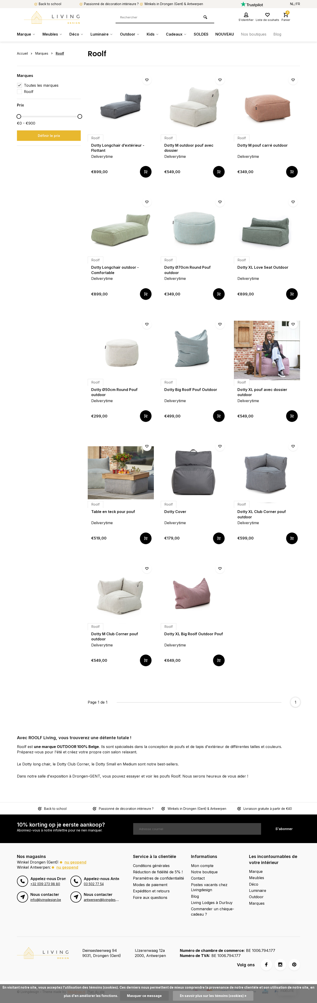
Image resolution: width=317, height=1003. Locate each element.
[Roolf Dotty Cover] (194, 472)
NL (292, 4)
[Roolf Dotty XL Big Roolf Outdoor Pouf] (194, 595)
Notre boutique (204, 872)
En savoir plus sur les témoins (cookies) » (213, 996)
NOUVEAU (224, 34)
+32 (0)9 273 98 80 (45, 884)
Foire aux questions (150, 897)
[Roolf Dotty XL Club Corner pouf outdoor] (267, 472)
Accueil (22, 53)
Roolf (60, 53)
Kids (151, 34)
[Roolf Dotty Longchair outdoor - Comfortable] (121, 228)
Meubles (50, 34)
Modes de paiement (150, 884)
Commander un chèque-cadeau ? (212, 911)
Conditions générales (151, 865)
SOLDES (201, 34)
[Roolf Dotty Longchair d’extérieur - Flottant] (121, 106)
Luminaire (100, 34)
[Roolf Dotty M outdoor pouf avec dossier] (194, 106)
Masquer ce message (144, 996)
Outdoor (127, 34)
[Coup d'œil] (146, 172)
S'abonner (284, 829)
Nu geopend (75, 862)
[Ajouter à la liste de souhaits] (147, 80)
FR (298, 4)
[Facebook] (266, 964)
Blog (277, 34)
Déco (74, 34)
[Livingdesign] (52, 17)
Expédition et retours (151, 891)
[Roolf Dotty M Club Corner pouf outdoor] (121, 595)
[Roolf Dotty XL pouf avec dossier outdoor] (267, 350)
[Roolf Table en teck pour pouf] (121, 472)
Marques (41, 53)
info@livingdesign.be (45, 900)
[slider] (18, 116)
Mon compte (202, 865)
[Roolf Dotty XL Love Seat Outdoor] (267, 228)
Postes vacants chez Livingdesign (209, 887)
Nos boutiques (253, 34)
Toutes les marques (41, 85)
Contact (198, 878)
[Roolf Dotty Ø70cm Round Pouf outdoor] (194, 228)
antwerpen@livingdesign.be (104, 900)
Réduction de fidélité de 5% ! (158, 872)
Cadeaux (174, 34)
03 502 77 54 (94, 884)
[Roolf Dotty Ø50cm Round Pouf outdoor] (121, 350)
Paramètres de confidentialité (158, 878)
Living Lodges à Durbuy (212, 902)
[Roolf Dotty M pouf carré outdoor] (267, 106)
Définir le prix (49, 136)
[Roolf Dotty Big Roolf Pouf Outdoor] (194, 350)
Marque (24, 34)
